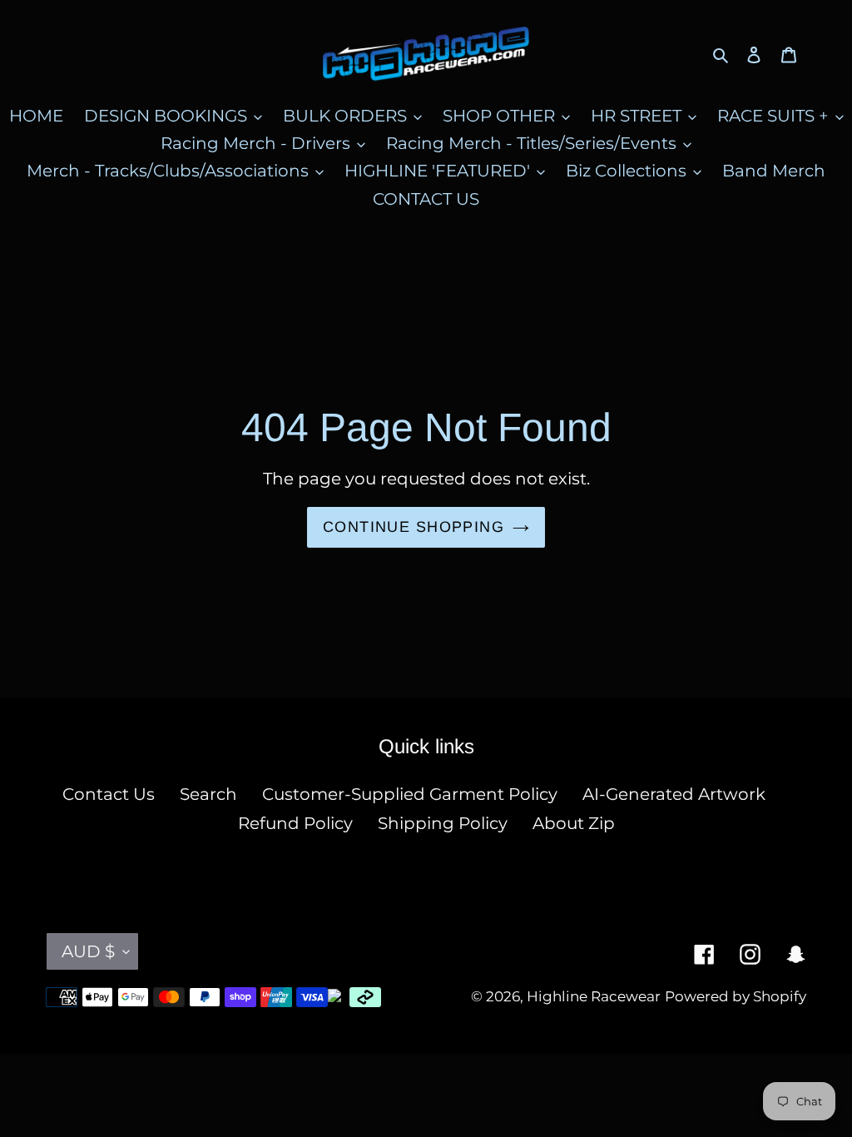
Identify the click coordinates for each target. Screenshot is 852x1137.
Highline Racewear (594, 996)
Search (208, 794)
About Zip (573, 823)
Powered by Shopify (735, 996)
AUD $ (88, 951)
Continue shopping (413, 527)
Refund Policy (295, 823)
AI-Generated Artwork (673, 794)
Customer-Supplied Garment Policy (409, 794)
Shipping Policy (443, 823)
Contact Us (108, 794)
